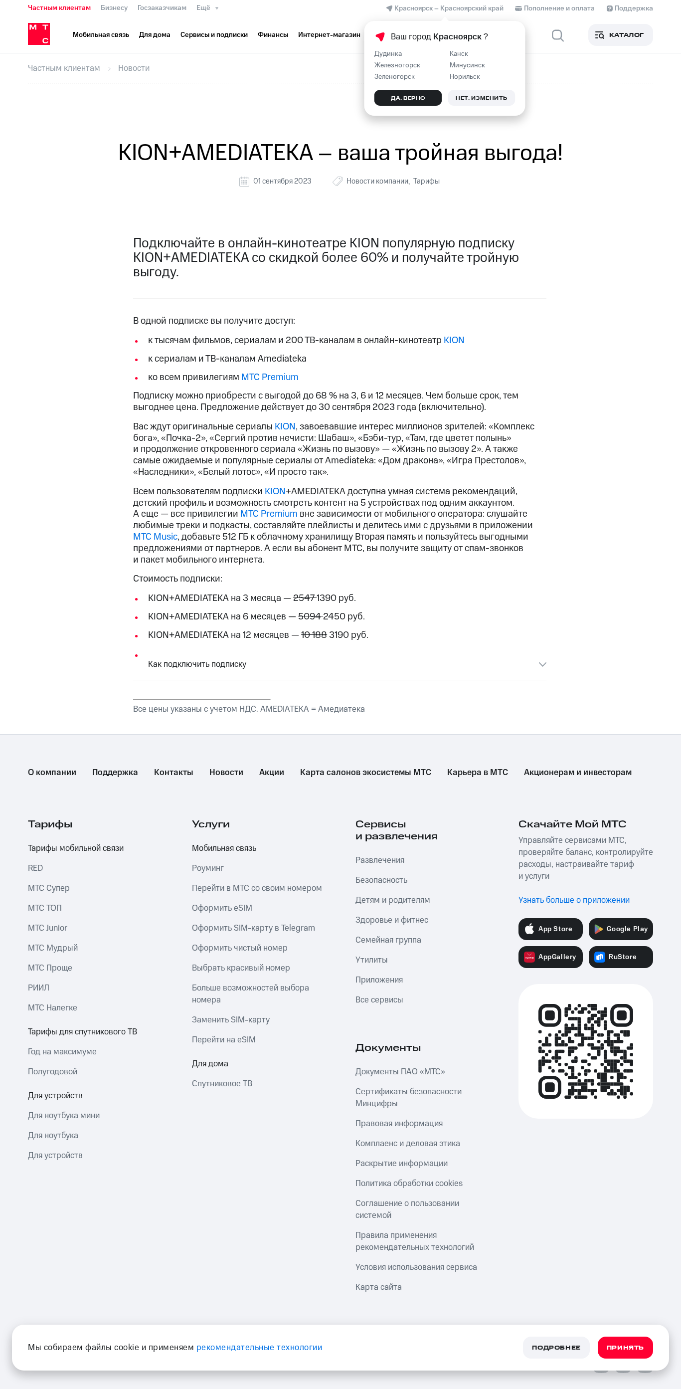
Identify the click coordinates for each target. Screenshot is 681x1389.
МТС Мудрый (53, 948)
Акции (271, 773)
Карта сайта (378, 1287)
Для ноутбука (53, 1136)
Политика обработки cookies (409, 1184)
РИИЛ (38, 988)
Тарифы (426, 181)
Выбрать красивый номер (241, 968)
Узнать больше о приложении (574, 900)
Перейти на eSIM (224, 1040)
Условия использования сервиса (416, 1267)
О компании (52, 773)
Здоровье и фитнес (391, 920)
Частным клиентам (59, 8)
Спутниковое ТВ (222, 1084)
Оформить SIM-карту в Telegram (253, 928)
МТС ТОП (45, 908)
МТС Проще (50, 968)
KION (454, 340)
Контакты (173, 773)
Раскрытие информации (401, 1164)
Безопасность (381, 880)
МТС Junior (47, 928)
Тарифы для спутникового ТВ (82, 1032)
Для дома (210, 1064)
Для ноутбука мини (64, 1116)
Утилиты (371, 960)
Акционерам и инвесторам (578, 773)
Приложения (379, 980)
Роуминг (208, 868)
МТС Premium (270, 377)
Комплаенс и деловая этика (407, 1144)
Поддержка (115, 773)
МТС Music (155, 537)
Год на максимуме (62, 1052)
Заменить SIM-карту (231, 1020)
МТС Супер (49, 888)
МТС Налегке (52, 1008)
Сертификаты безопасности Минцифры (408, 1098)
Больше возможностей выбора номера (250, 994)
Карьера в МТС (477, 773)
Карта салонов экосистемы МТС (365, 773)
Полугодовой (52, 1072)
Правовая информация (399, 1124)
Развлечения (379, 860)
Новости (226, 773)
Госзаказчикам (162, 8)
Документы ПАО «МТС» (400, 1072)
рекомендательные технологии (259, 1348)
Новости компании (377, 181)
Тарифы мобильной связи (76, 848)
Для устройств (55, 1096)
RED (35, 868)
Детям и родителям (392, 900)
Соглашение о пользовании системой (407, 1209)
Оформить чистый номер (240, 948)
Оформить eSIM (222, 908)
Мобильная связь (224, 848)
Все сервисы (379, 1000)
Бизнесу (114, 8)
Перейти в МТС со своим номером (257, 888)
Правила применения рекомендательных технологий (414, 1241)
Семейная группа (388, 940)
